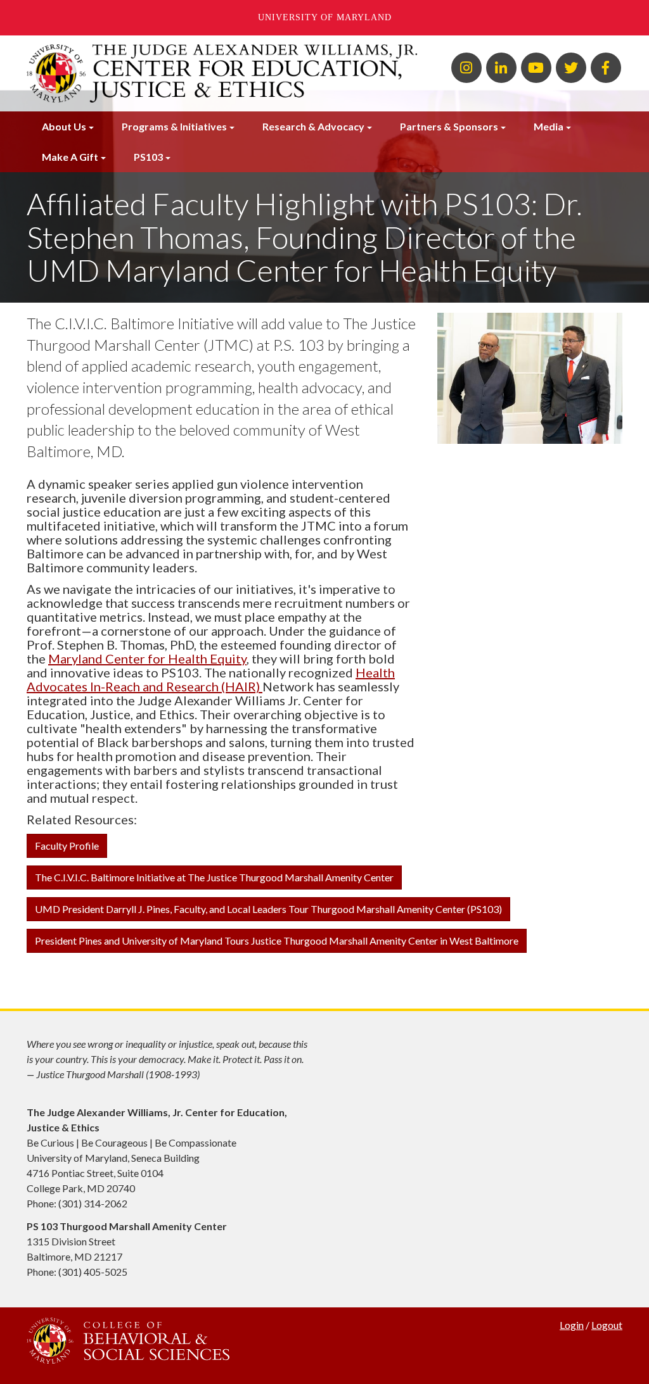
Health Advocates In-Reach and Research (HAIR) (211, 679)
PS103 (148, 157)
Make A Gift (70, 157)
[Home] (222, 73)
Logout (606, 1325)
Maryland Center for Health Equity (147, 658)
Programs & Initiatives (174, 126)
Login (572, 1325)
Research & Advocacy (313, 126)
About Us (64, 126)
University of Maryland (325, 17)
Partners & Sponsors (449, 126)
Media (548, 126)
